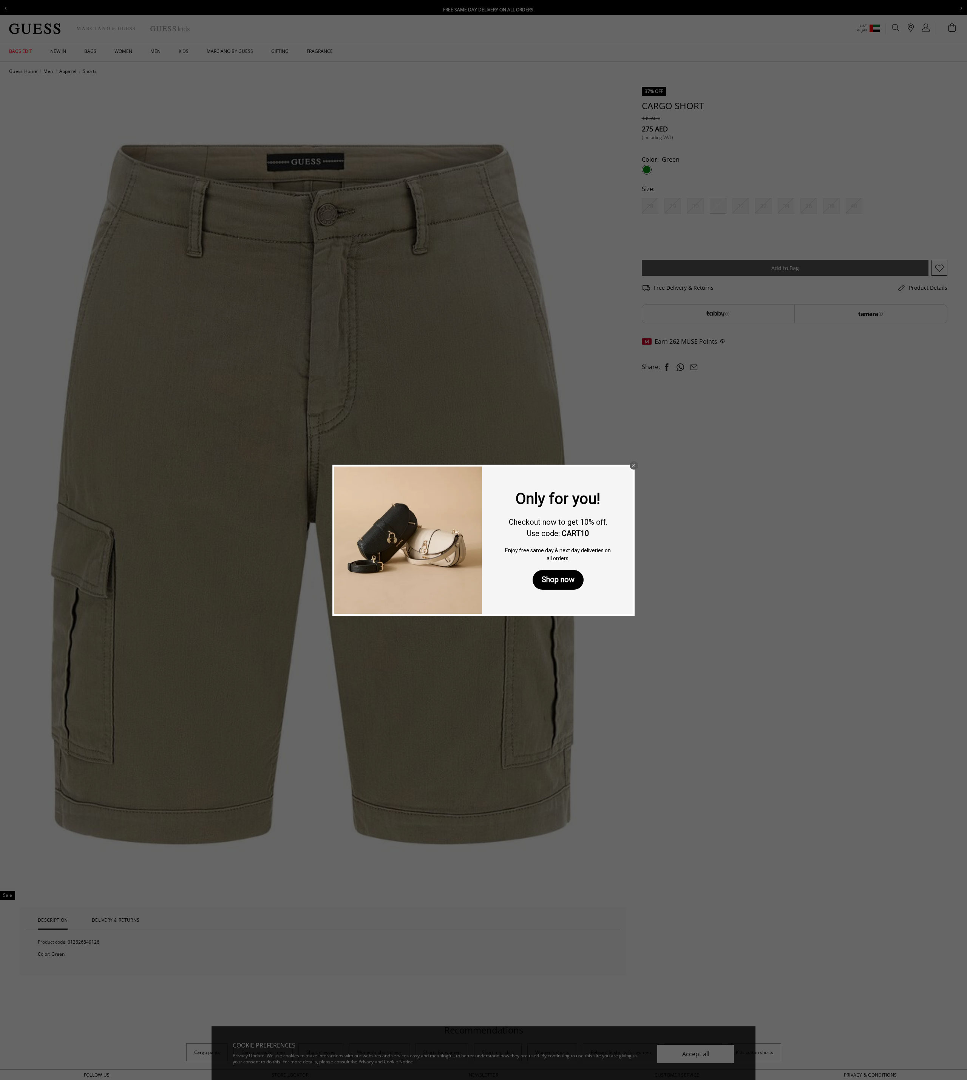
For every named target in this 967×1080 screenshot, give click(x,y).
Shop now (558, 579)
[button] (634, 465)
